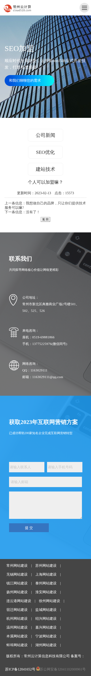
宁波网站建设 (46, 636)
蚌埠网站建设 (17, 645)
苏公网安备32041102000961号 (63, 669)
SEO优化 (45, 152)
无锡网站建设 (17, 574)
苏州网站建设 (46, 565)
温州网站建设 (17, 627)
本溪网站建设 (17, 636)
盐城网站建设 (46, 610)
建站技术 (45, 169)
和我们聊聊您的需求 (25, 80)
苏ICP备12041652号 (20, 669)
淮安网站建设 (46, 592)
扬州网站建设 (17, 592)
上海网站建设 (46, 574)
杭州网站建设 (17, 618)
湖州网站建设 (46, 645)
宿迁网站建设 (17, 610)
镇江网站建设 (17, 583)
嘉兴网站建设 (46, 627)
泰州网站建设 (46, 583)
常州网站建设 (17, 565)
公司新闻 (45, 135)
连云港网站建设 (18, 601)
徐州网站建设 (49, 601)
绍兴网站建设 (46, 618)
